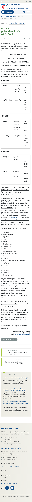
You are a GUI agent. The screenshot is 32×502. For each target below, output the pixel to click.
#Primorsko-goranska (9, 339)
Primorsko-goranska (17, 23)
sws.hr (16, 500)
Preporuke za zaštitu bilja (10, 16)
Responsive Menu (26, 1)
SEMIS (4, 470)
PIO (4, 473)
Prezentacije (6, 475)
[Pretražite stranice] (24, 12)
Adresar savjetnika (8, 463)
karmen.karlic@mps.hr (23, 334)
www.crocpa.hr (16, 217)
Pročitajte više (7, 386)
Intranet (5, 478)
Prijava (4, 480)
